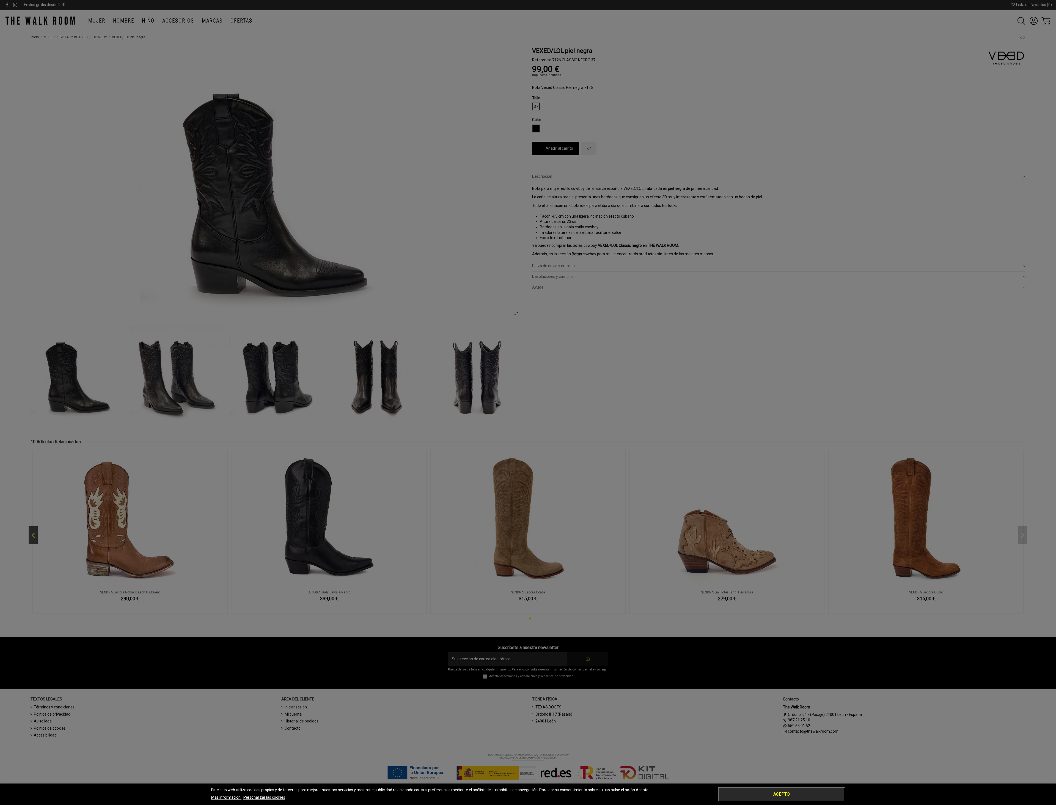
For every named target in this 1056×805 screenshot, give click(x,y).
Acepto (781, 794)
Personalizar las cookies (264, 797)
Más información (226, 797)
